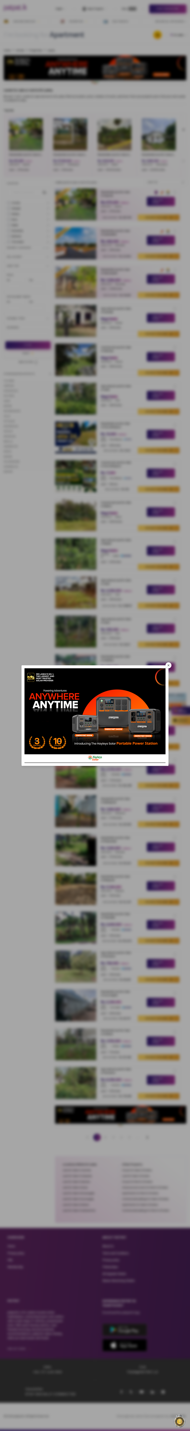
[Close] (168, 665)
